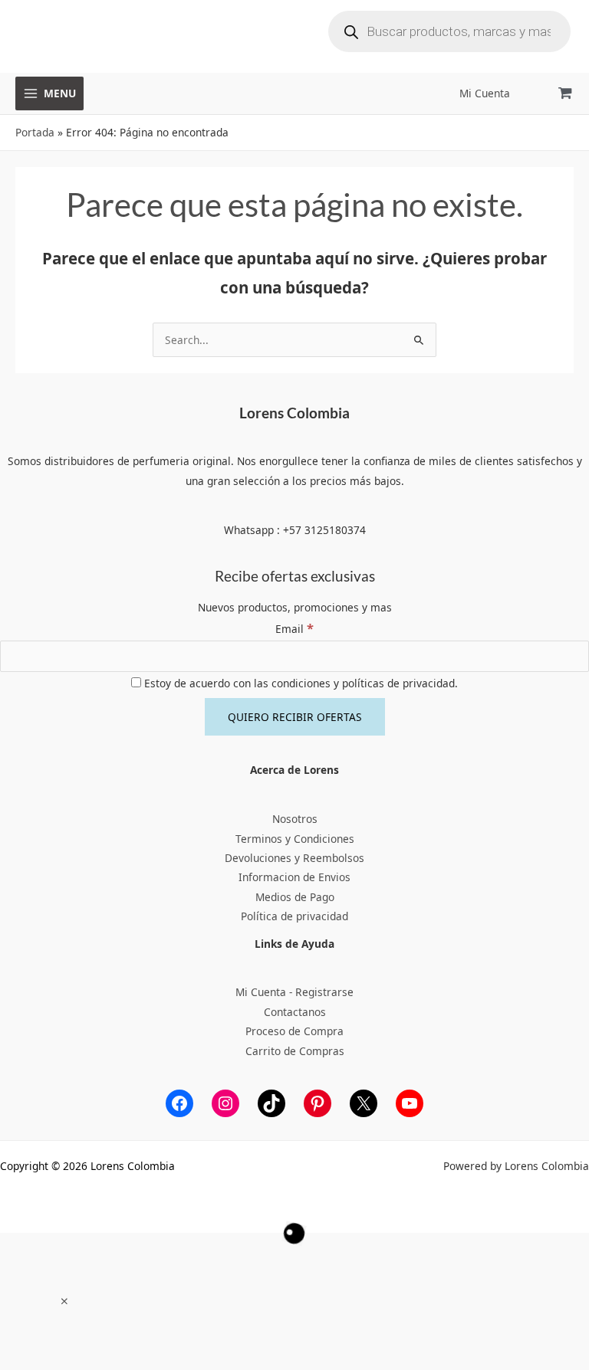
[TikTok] (271, 1103)
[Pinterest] (317, 1103)
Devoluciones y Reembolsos (294, 858)
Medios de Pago (294, 897)
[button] (64, 1301)
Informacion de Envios (294, 877)
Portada (34, 132)
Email (294, 628)
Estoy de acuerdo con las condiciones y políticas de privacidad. (299, 683)
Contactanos (295, 1012)
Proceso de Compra (294, 1031)
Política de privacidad (294, 916)
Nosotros (295, 818)
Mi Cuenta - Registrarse (294, 992)
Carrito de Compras (294, 1051)
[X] (363, 1103)
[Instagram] (225, 1103)
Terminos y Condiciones (294, 838)
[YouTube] (409, 1103)
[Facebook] (179, 1103)
